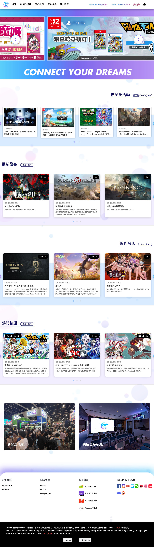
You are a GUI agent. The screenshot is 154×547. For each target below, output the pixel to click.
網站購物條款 (6, 490)
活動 (149, 96)
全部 (136, 96)
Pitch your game (45, 494)
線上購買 (64, 4)
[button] (145, 4)
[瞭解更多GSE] (114, 426)
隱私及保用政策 (7, 485)
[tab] (74, 142)
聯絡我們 (43, 490)
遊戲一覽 (26, 165)
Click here (47, 533)
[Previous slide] (15, 39)
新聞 (142, 96)
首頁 (14, 4)
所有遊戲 (52, 4)
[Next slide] (138, 39)
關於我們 (39, 4)
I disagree (85, 540)
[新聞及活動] (39, 426)
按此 (118, 528)
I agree (67, 540)
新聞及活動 (25, 4)
